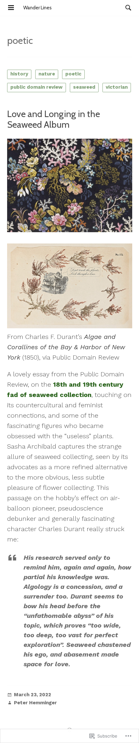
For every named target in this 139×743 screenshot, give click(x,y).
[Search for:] (126, 8)
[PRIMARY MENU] (11, 8)
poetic (73, 74)
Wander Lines (37, 8)
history (19, 74)
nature (46, 74)
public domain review (36, 87)
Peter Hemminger (35, 703)
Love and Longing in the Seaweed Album (53, 119)
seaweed (84, 87)
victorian (117, 87)
